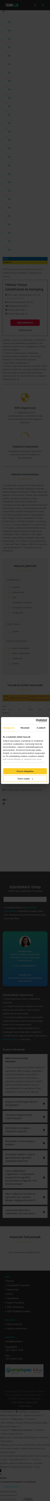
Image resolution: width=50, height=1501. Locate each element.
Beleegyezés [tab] (9, 728)
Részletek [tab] (25, 728)
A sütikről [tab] (41, 728)
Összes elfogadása (25, 771)
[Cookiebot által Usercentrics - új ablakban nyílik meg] (36, 720)
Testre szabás (23, 779)
